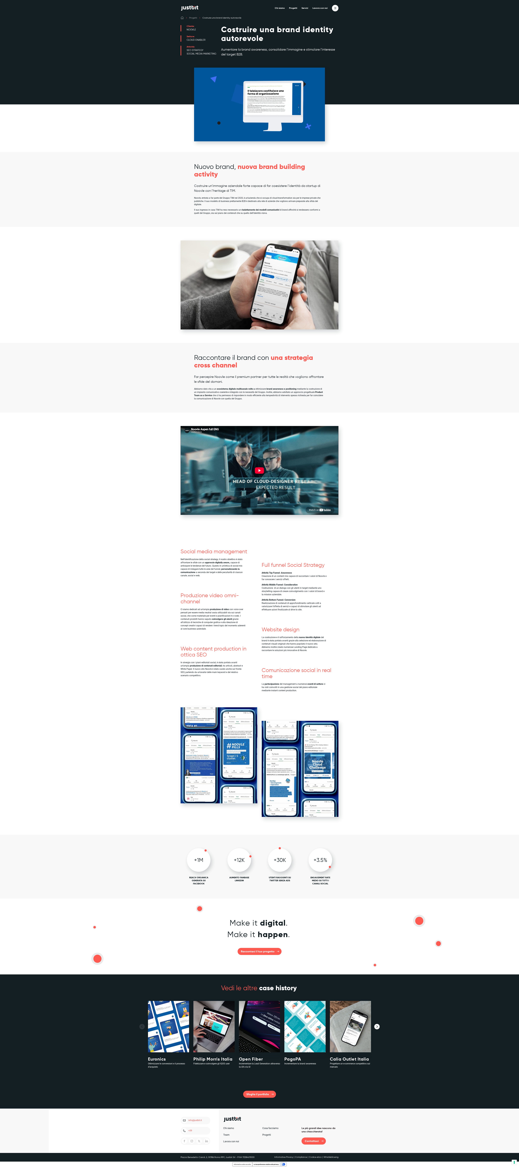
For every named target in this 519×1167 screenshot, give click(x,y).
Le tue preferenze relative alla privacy (266, 1164)
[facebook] (184, 1141)
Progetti (293, 8)
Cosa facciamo (270, 1128)
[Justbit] (190, 8)
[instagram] (191, 1141)
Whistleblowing (331, 1157)
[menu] (335, 8)
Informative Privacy (283, 1157)
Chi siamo (280, 8)
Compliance (301, 1157)
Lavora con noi (320, 8)
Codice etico (315, 1157)
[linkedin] (206, 1141)
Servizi (305, 8)
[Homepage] (182, 17)
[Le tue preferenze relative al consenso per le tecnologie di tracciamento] (514, 1162)
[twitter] (199, 1141)
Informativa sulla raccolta (242, 1164)
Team (226, 1134)
